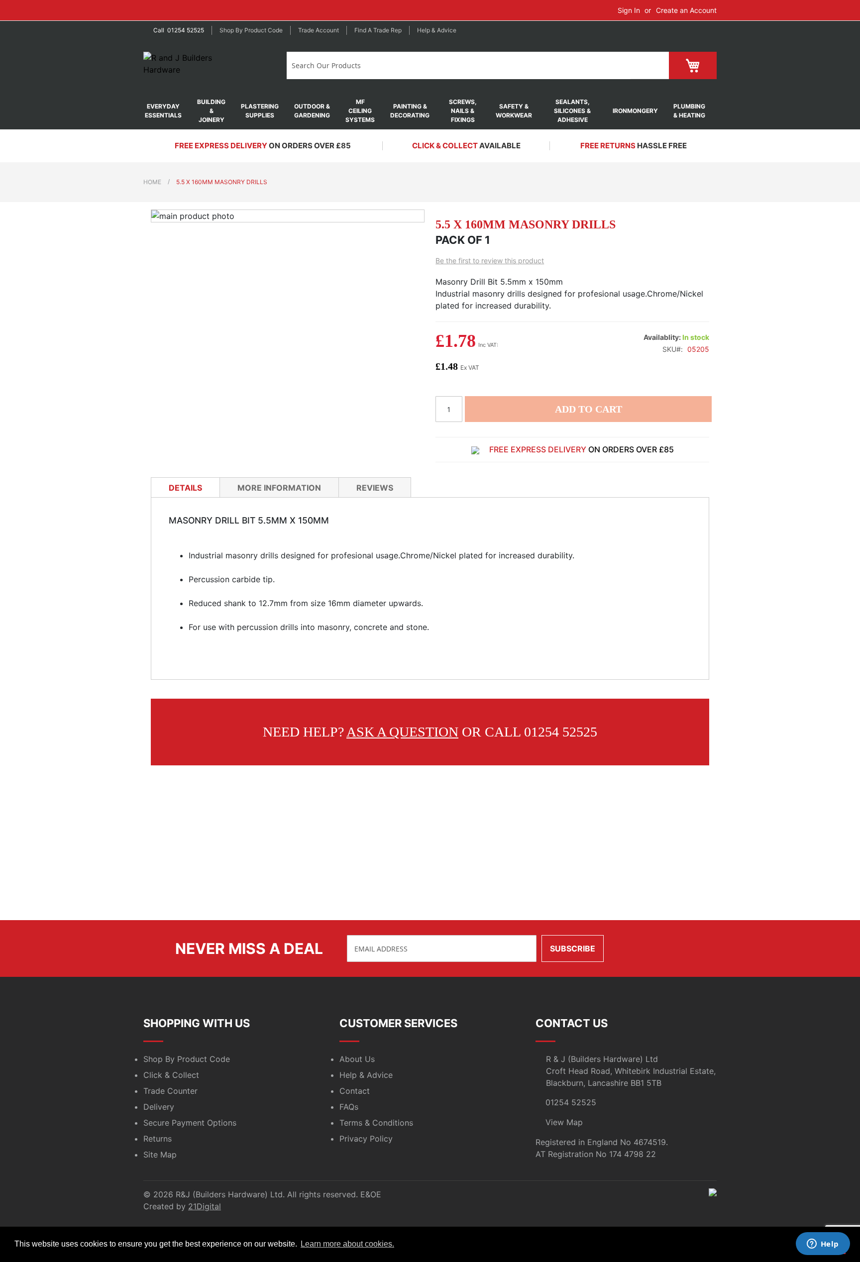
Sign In (629, 10)
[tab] (185, 487)
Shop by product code (251, 30)
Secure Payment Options (189, 1123)
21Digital (204, 1206)
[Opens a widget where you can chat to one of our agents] (822, 1244)
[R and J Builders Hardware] (197, 66)
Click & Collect (171, 1075)
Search (650, 65)
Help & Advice (436, 30)
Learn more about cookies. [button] (347, 1244)
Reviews (374, 488)
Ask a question (402, 731)
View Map (564, 1122)
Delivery (158, 1107)
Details (185, 488)
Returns (157, 1139)
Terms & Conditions (376, 1123)
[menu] (430, 111)
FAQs (348, 1107)
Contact (354, 1091)
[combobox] (459, 65)
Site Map (160, 1154)
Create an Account (686, 10)
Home (152, 182)
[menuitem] (168, 111)
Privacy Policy (366, 1139)
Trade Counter (170, 1091)
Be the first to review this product (489, 260)
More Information (279, 488)
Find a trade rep (378, 30)
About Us (357, 1059)
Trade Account (318, 30)
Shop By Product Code (186, 1059)
